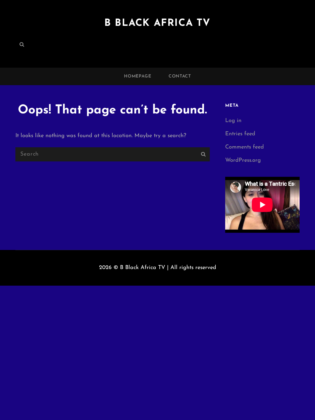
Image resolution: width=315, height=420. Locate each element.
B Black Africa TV (157, 23)
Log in (233, 121)
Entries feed (240, 134)
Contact (180, 76)
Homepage (137, 76)
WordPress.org (243, 160)
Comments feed (244, 147)
